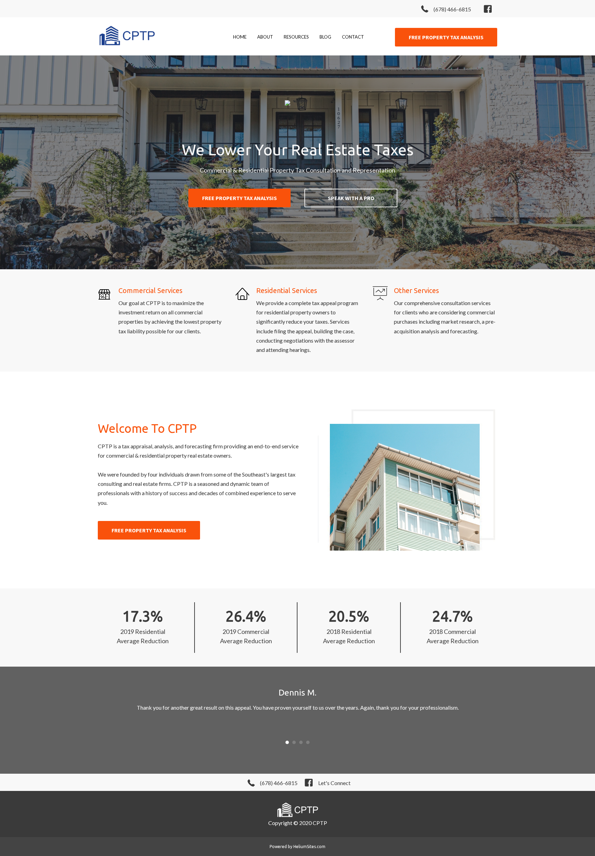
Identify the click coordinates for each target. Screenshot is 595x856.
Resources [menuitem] (296, 37)
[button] (446, 37)
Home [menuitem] (240, 37)
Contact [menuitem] (353, 37)
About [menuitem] (265, 37)
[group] (142, 627)
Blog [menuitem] (325, 37)
